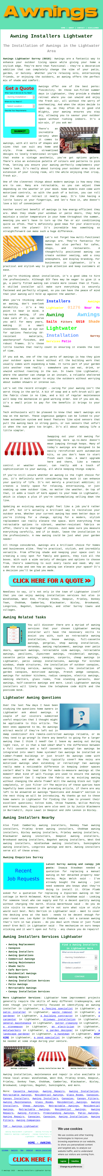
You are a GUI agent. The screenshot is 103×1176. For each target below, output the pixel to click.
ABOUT (71, 28)
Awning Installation (83, 1091)
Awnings (14, 1150)
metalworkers (12, 1030)
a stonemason (13, 1026)
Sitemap (5, 1150)
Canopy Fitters (87, 1098)
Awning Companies (28, 1120)
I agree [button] (63, 1161)
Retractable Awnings (17, 1095)
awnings (52, 847)
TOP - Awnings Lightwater (20, 1126)
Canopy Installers (16, 1098)
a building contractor (57, 1016)
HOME (63, 28)
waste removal (62, 1012)
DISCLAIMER (93, 28)
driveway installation (59, 1019)
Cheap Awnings (33, 1106)
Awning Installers (45, 1098)
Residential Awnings (49, 1095)
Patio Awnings (88, 1113)
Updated (29, 1150)
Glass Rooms (75, 1095)
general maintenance (17, 1023)
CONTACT (81, 28)
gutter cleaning (66, 1023)
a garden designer (59, 1030)
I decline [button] (75, 1161)
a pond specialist (47, 1037)
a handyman (61, 1034)
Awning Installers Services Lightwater (42, 937)
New (22, 1150)
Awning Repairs (54, 1091)
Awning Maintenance (17, 1102)
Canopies (92, 1095)
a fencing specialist (57, 1008)
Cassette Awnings (25, 1091)
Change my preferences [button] (71, 1166)
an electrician (63, 1026)
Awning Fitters (28, 1113)
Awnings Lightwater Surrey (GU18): (28, 58)
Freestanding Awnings (58, 1113)
